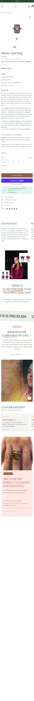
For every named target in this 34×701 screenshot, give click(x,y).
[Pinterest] (12, 209)
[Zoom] (30, 17)
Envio (7, 58)
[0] (31, 6)
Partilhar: (3, 208)
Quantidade (4, 165)
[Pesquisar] (28, 6)
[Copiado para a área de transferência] (16, 209)
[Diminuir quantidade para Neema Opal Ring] (2, 169)
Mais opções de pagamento (17, 183)
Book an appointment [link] (16, 354)
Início (2, 12)
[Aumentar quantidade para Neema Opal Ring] (8, 169)
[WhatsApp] (14, 209)
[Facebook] (7, 209)
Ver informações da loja (12, 192)
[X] (10, 209)
